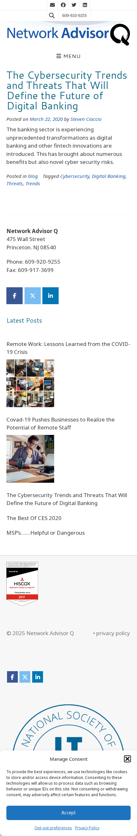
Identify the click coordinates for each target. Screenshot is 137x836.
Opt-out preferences (53, 828)
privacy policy (113, 633)
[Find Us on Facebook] (63, 5)
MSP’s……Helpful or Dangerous (45, 532)
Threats (14, 183)
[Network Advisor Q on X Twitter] (33, 295)
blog (33, 176)
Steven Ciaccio (86, 119)
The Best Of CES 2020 (33, 518)
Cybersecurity (74, 176)
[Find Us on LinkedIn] (84, 5)
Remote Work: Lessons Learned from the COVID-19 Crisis (68, 348)
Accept (68, 812)
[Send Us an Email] (52, 5)
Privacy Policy (87, 828)
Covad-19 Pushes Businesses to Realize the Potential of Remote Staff (60, 423)
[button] (127, 759)
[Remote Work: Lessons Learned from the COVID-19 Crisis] (30, 383)
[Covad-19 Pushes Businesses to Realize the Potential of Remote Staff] (30, 459)
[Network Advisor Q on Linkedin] (50, 295)
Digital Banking (109, 176)
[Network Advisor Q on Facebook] (14, 295)
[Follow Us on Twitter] (73, 5)
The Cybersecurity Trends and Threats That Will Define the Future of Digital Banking (66, 90)
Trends (32, 183)
